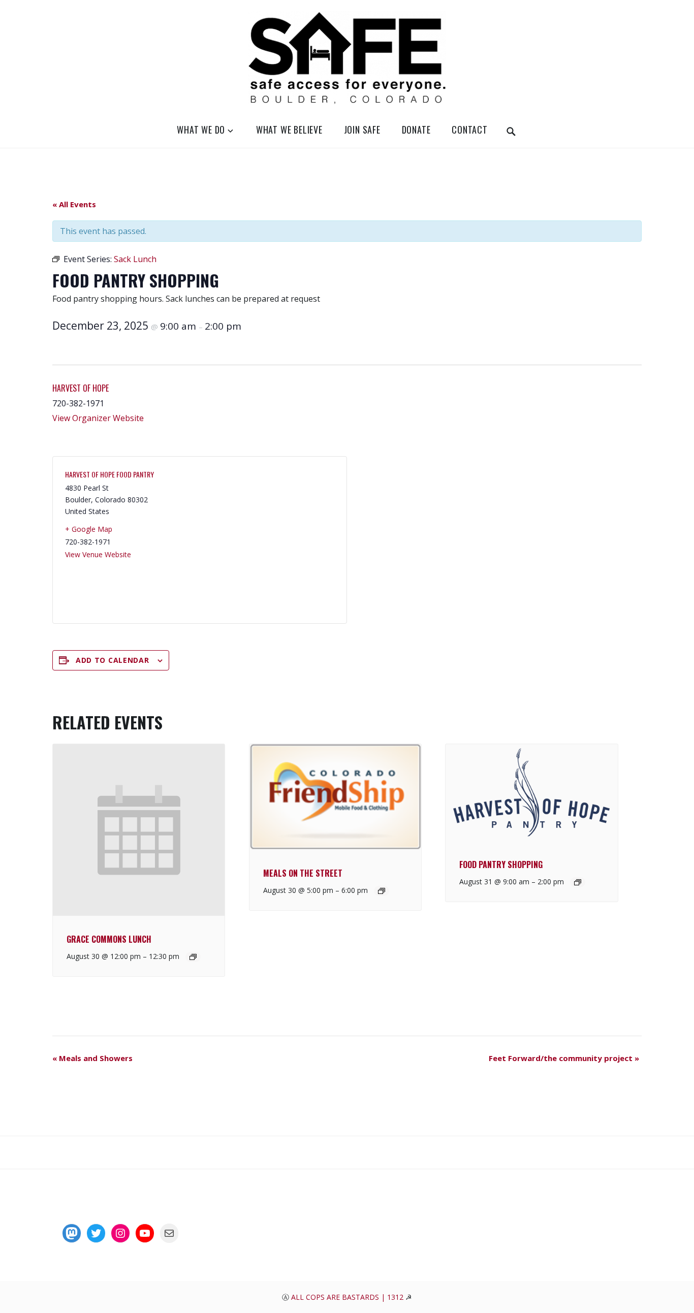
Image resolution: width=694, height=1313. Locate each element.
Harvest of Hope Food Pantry (109, 474)
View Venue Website (98, 554)
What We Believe (289, 129)
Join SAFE (362, 129)
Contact (470, 129)
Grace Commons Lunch (109, 939)
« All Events (74, 204)
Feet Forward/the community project (564, 1058)
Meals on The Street (302, 873)
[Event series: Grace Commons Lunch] (193, 957)
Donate (416, 129)
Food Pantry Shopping (501, 864)
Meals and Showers (92, 1058)
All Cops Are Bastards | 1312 (348, 1297)
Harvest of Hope (80, 388)
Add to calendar (112, 660)
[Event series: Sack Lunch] (577, 882)
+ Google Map (88, 529)
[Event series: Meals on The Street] (381, 891)
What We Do (201, 129)
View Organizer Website (98, 418)
